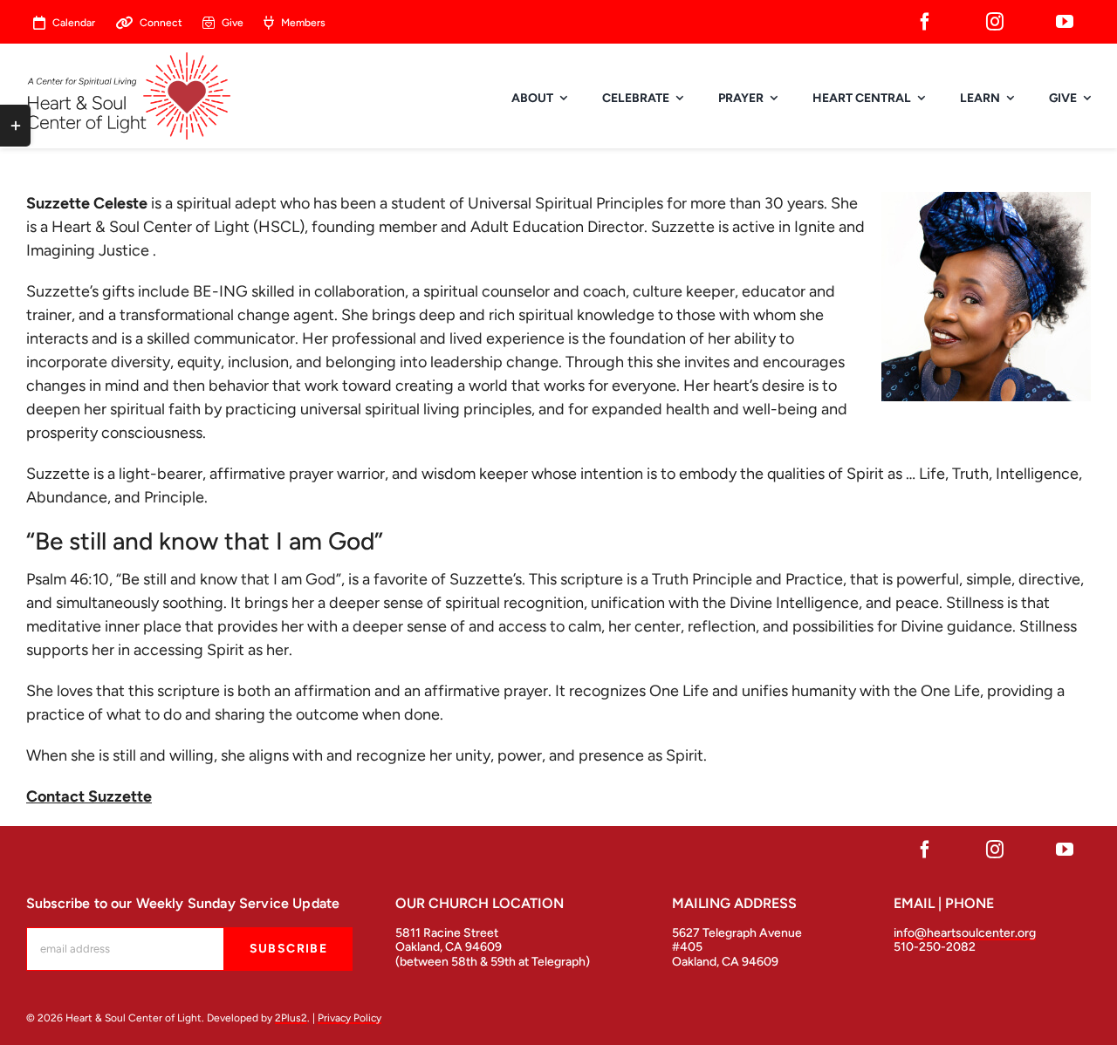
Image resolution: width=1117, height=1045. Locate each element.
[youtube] (1064, 22)
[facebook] (925, 22)
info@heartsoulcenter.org (965, 932)
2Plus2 (291, 1018)
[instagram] (995, 22)
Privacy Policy (349, 1018)
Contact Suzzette (89, 796)
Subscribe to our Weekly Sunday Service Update (182, 903)
